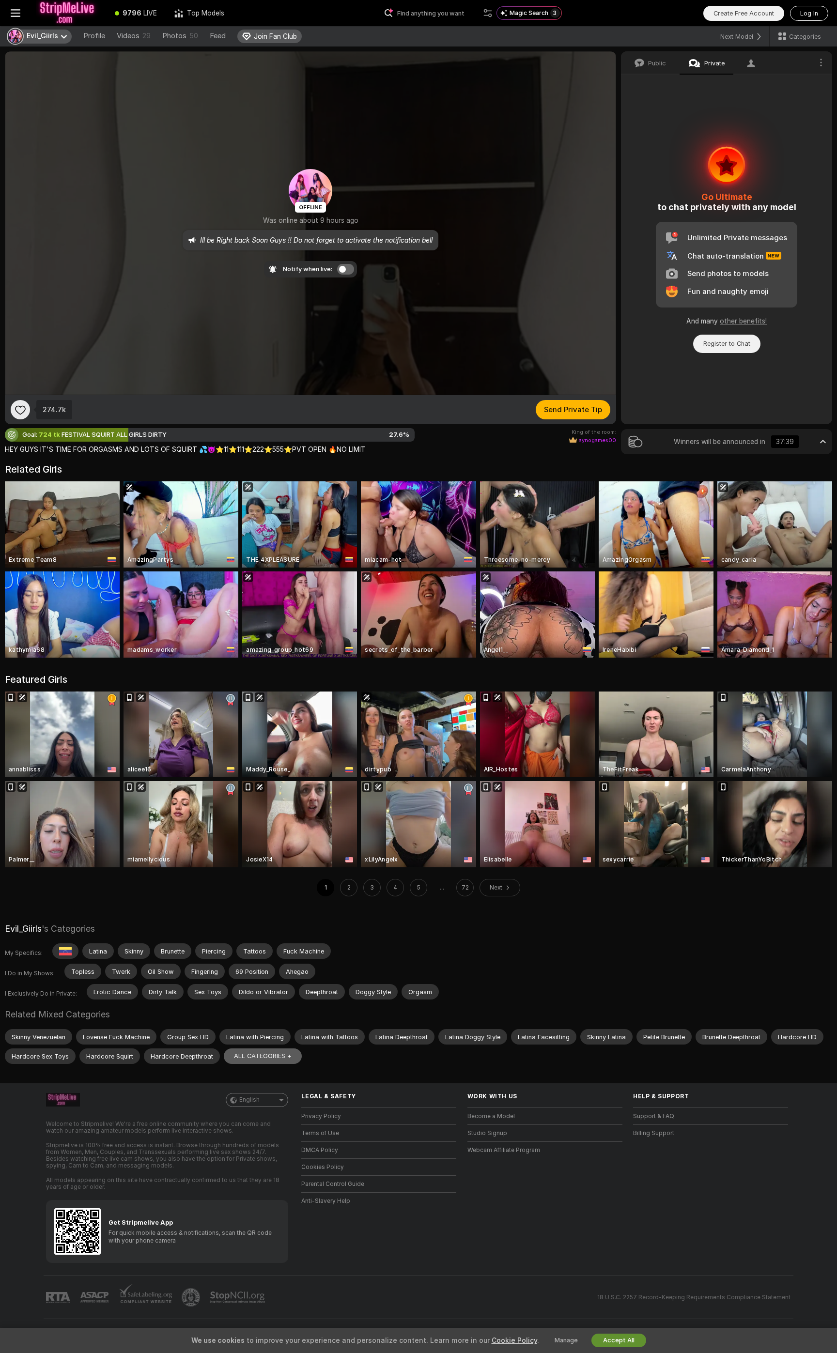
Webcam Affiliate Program (503, 1150)
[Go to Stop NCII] (238, 1297)
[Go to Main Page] (68, 13)
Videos (134, 35)
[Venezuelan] (65, 951)
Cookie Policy (514, 1340)
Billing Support (653, 1133)
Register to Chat (726, 343)
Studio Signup (487, 1133)
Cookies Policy (322, 1167)
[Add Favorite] (20, 409)
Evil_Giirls (23, 928)
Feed (218, 35)
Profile (94, 35)
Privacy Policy (321, 1116)
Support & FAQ (653, 1116)
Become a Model (491, 1116)
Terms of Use (320, 1133)
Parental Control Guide (332, 1184)
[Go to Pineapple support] (192, 1297)
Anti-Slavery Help (325, 1201)
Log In (809, 13)
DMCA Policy (319, 1150)
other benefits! (743, 321)
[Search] (488, 13)
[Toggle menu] (15, 13)
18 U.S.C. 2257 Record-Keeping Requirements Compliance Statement (693, 1297)
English (249, 1099)
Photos (180, 35)
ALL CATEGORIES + (263, 1056)
